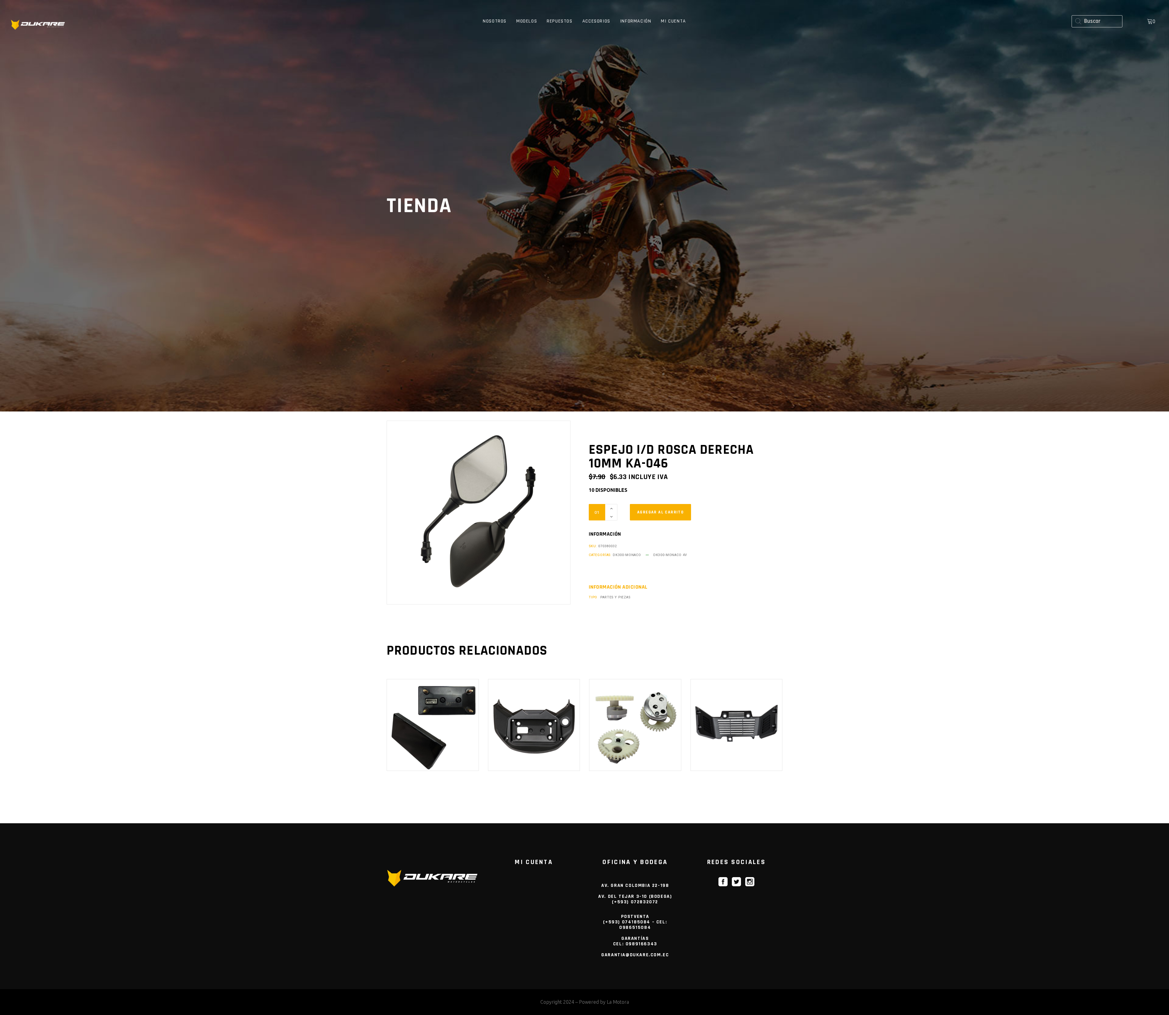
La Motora (618, 1002)
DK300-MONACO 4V (670, 555)
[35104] (660, 512)
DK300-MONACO (627, 555)
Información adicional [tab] (618, 587)
